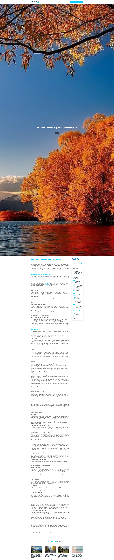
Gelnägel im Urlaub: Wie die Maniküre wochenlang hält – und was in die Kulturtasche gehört (77, 555)
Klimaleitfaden (47, 284)
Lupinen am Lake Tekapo (78, 307)
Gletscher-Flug (77, 297)
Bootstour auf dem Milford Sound (78, 302)
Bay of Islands (77, 280)
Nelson (76, 293)
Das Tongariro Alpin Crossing (78, 287)
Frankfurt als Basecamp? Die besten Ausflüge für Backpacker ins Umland (50, 555)
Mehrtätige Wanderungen (78, 317)
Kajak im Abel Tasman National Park (78, 295)
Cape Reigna (77, 278)
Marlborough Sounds (79, 313)
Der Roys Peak (77, 298)
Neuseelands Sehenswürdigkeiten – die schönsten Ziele (78, 272)
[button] (73, 259)
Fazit (74, 318)
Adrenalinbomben (78, 314)
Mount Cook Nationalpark (77, 304)
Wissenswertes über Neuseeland (77, 275)
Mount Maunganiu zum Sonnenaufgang (78, 285)
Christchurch (77, 290)
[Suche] (81, 263)
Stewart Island (78, 310)
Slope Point (77, 311)
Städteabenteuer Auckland (77, 282)
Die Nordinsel (76, 277)
